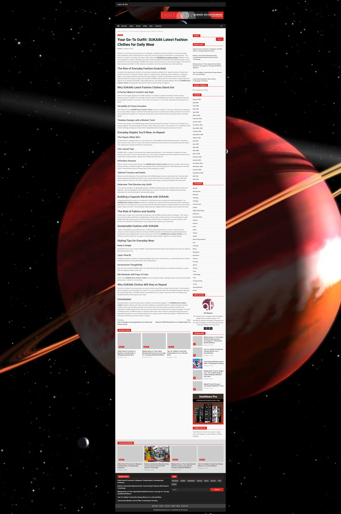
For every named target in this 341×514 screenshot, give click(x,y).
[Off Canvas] (118, 26)
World (195, 290)
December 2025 (198, 125)
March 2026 (196, 115)
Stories (138, 26)
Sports (131, 26)
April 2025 (196, 150)
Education (196, 214)
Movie (195, 249)
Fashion (195, 220)
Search (196, 35)
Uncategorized (197, 287)
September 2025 (198, 134)
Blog (151, 26)
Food (194, 226)
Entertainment (197, 217)
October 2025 (197, 131)
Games (195, 233)
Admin (120, 48)
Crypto (195, 207)
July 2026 (195, 102)
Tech (194, 271)
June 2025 (196, 144)
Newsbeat (196, 252)
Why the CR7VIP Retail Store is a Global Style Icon (173, 321)
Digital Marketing (198, 210)
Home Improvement (199, 239)
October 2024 (197, 169)
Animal (195, 188)
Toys (194, 277)
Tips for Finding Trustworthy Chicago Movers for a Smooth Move (179, 341)
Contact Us (158, 26)
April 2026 (196, 112)
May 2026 (196, 109)
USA (219, 481)
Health (145, 26)
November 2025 (198, 128)
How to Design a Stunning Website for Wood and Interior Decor (134, 322)
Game (195, 230)
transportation (197, 281)
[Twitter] (211, 328)
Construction (197, 204)
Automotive (196, 191)
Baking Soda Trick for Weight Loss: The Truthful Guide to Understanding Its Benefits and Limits (197, 358)
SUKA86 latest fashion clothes (167, 57)
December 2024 (198, 163)
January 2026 (197, 122)
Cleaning (195, 198)
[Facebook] (205, 328)
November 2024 (198, 166)
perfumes (196, 255)
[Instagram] (208, 328)
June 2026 (196, 106)
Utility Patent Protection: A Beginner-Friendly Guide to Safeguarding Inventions (129, 341)
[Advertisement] (192, 15)
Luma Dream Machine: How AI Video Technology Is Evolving (197, 346)
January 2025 (197, 160)
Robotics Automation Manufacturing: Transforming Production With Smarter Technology (205, 57)
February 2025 (197, 157)
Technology (196, 274)
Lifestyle (195, 246)
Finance (195, 223)
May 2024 (196, 179)
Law (194, 242)
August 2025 (197, 138)
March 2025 (196, 154)
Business (124, 26)
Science (195, 258)
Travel (195, 284)
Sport (206, 481)
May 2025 (196, 147)
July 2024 (195, 176)
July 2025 (195, 141)
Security (195, 262)
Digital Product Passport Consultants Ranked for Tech (197, 369)
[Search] (221, 26)
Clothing (195, 201)
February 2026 (197, 118)
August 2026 (197, 99)
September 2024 (198, 173)
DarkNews (174, 510)
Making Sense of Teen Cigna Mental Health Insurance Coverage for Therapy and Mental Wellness (154, 341)
